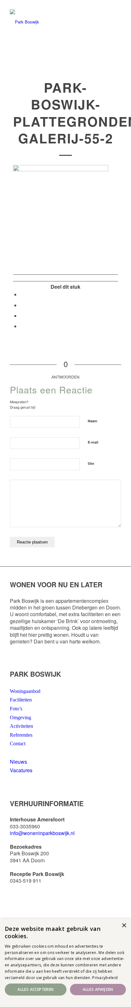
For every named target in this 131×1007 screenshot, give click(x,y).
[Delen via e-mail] (22, 326)
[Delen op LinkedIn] (22, 315)
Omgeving (20, 717)
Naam (92, 420)
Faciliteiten (21, 699)
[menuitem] (49, 3)
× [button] (123, 925)
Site (91, 463)
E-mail (93, 442)
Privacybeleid (105, 977)
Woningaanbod (25, 691)
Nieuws (18, 761)
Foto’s (16, 708)
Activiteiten (21, 726)
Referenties (21, 735)
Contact (17, 743)
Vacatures (21, 770)
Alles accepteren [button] (35, 989)
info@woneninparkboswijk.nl (42, 833)
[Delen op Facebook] (22, 294)
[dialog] (65, 963)
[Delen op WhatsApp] (22, 305)
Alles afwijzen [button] (98, 989)
